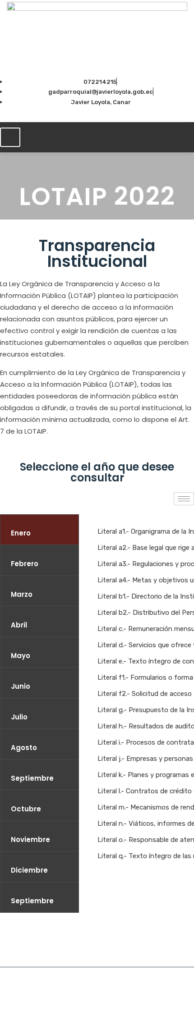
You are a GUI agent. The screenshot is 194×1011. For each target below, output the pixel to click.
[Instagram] (107, 113)
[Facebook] (91, 113)
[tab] (39, 529)
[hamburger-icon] (10, 137)
